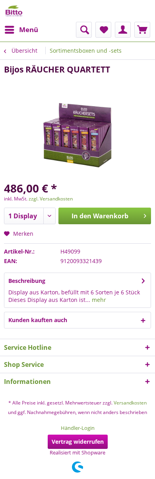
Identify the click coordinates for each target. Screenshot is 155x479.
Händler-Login (78, 427)
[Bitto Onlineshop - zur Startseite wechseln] (14, 11)
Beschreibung (26, 280)
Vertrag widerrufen (78, 441)
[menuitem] (21, 30)
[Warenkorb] (142, 30)
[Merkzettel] (103, 30)
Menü (28, 29)
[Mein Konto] (123, 30)
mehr (98, 299)
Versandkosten (130, 402)
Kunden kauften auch (37, 320)
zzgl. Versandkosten (51, 198)
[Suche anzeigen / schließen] (84, 30)
